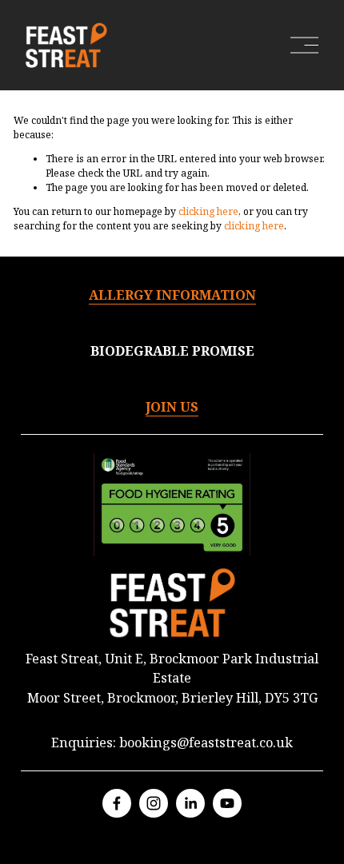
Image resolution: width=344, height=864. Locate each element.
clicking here (208, 211)
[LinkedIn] (190, 803)
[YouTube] (227, 803)
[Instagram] (153, 803)
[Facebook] (116, 803)
